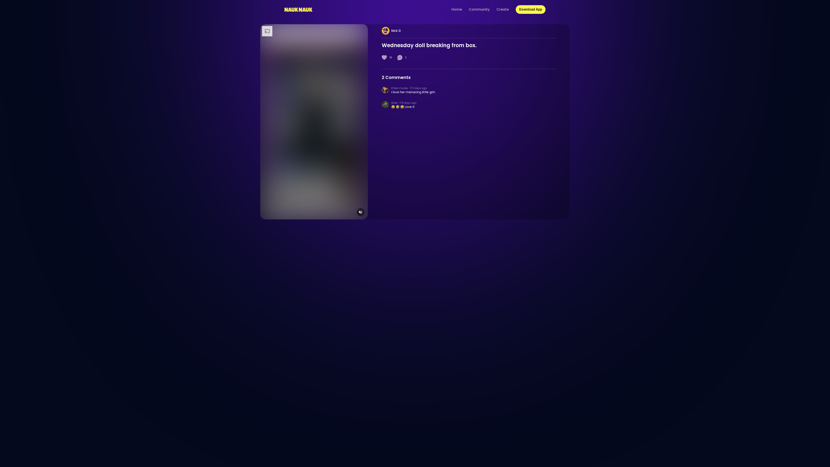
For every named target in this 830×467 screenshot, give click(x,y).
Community (479, 9)
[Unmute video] (360, 212)
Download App (530, 9)
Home (457, 9)
